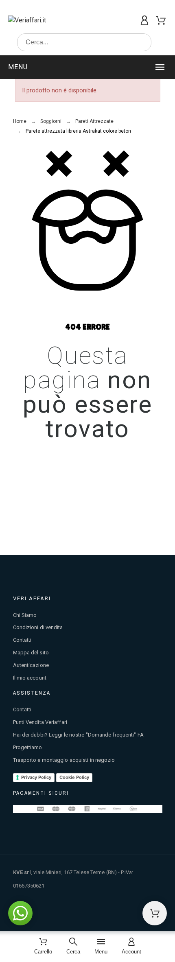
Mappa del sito (31, 652)
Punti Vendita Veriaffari (40, 722)
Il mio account (29, 678)
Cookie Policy (74, 777)
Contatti (22, 640)
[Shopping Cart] (154, 913)
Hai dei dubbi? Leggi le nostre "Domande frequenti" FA (78, 735)
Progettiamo (27, 747)
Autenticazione (31, 665)
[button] (87, 67)
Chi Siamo (25, 615)
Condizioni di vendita (38, 627)
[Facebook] (138, 915)
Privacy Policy (36, 777)
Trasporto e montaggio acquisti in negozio (64, 760)
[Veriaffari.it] (42, 20)
